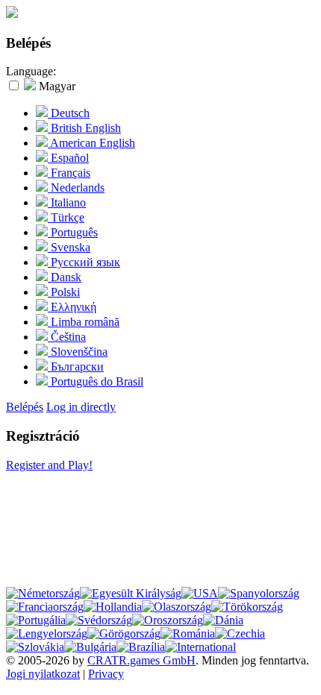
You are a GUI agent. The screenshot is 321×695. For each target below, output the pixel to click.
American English (91, 142)
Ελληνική (72, 307)
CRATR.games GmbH (141, 660)
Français (69, 172)
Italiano (67, 202)
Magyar (55, 86)
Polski (64, 292)
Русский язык (84, 262)
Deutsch (69, 113)
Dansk (64, 277)
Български (76, 366)
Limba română (83, 321)
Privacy (106, 673)
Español (68, 157)
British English (84, 128)
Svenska (69, 247)
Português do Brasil (95, 381)
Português (73, 232)
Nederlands (76, 187)
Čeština (67, 336)
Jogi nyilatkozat (43, 673)
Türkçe (66, 217)
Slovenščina (77, 351)
